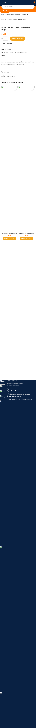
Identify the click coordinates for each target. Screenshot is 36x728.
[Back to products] (5, 23)
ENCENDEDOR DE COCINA (9, 233)
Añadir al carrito (17, 38)
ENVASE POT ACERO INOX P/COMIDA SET (26, 233)
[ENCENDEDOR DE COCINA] (9, 159)
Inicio (3, 19)
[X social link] (9, 55)
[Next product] (7, 23)
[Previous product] (2, 23)
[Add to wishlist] (15, 88)
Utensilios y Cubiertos (19, 19)
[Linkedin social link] (13, 55)
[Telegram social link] (16, 55)
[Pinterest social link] (11, 55)
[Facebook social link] (6, 55)
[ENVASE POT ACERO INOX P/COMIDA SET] (27, 159)
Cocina (9, 19)
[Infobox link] (18, 382)
